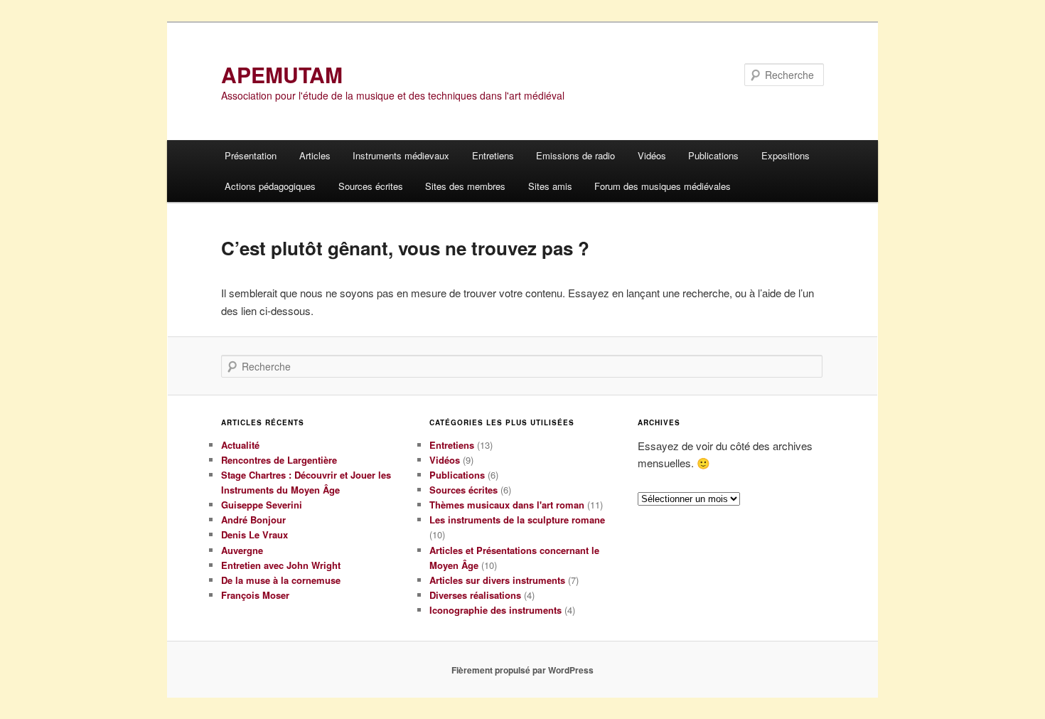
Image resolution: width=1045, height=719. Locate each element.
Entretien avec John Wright (281, 565)
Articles (315, 155)
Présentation (251, 155)
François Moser (255, 595)
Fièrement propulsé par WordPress (522, 670)
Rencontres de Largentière (279, 460)
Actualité (240, 445)
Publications (713, 155)
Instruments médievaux (401, 155)
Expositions (785, 155)
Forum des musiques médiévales (662, 186)
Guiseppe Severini (261, 504)
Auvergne (242, 550)
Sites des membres (465, 186)
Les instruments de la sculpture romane (517, 519)
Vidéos (652, 155)
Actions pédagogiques (270, 186)
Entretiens (493, 155)
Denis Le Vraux (254, 534)
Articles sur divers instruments (497, 580)
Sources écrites (370, 186)
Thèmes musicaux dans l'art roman (506, 504)
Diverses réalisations (475, 595)
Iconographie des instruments (495, 610)
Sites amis (550, 186)
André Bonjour (253, 519)
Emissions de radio (575, 155)
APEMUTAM (282, 74)
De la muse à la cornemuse (281, 580)
